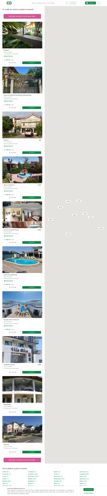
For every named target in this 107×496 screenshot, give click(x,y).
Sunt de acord (88, 489)
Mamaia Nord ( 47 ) (59, 478)
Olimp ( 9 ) (5, 483)
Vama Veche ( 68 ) (59, 485)
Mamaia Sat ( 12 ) (84, 478)
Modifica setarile (88, 493)
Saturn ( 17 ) (57, 483)
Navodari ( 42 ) (58, 481)
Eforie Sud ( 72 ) (58, 476)
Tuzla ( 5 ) (31, 485)
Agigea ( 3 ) (57, 471)
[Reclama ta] (22, 16)
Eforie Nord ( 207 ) (33, 476)
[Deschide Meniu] (98, 3)
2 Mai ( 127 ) (5, 471)
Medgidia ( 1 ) (32, 481)
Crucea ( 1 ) (5, 476)
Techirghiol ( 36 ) (7, 485)
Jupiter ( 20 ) (83, 476)
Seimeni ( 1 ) (83, 483)
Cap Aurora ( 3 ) (84, 471)
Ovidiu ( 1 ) (31, 483)
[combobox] (50, 3)
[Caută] (67, 3)
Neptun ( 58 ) (83, 481)
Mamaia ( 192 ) (32, 478)
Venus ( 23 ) (83, 485)
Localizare (13, 62)
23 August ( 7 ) (32, 471)
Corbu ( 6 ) (57, 474)
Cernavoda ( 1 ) (6, 474)
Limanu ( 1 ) (5, 478)
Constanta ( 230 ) (33, 474)
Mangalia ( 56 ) (6, 481)
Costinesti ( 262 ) (84, 474)
